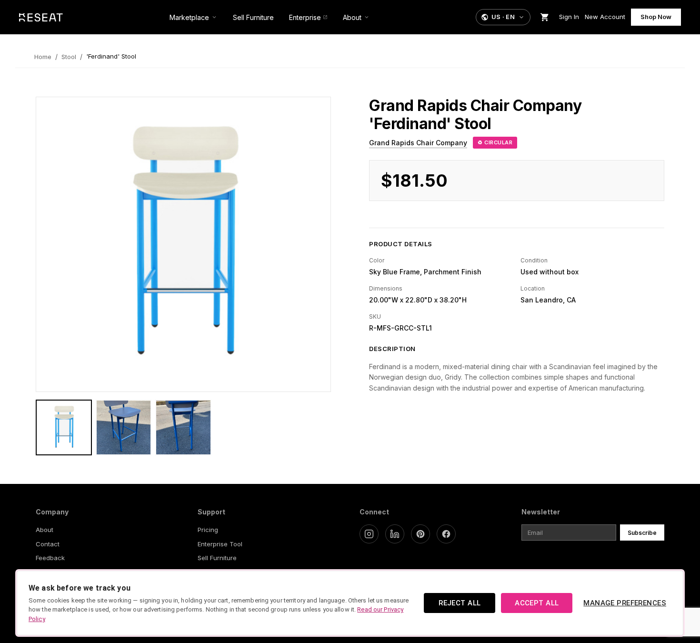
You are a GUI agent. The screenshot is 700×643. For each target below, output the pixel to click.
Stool (68, 56)
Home (42, 56)
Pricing (208, 529)
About (44, 529)
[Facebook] (446, 533)
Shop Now (655, 16)
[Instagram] (369, 533)
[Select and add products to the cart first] (544, 17)
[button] (503, 17)
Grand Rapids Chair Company (418, 143)
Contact (48, 544)
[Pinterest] (420, 533)
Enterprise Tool (220, 544)
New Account (605, 16)
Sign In (569, 16)
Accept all (537, 603)
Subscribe (642, 532)
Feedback (50, 558)
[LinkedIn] (394, 533)
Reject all (459, 603)
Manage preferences (624, 603)
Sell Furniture (217, 558)
